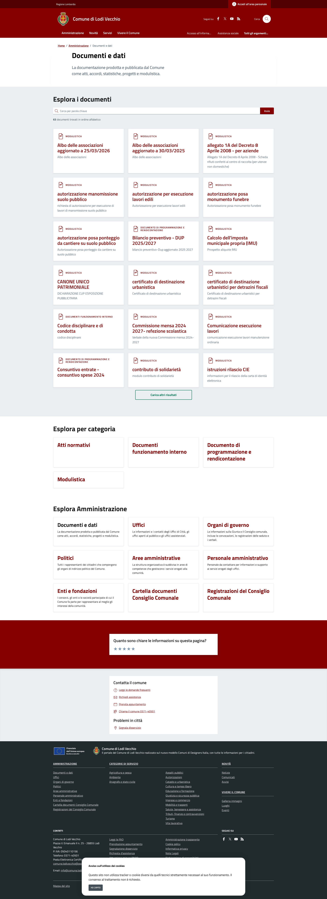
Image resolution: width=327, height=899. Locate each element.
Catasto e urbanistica (178, 782)
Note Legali (172, 853)
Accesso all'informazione (201, 33)
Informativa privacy (177, 849)
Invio (267, 111)
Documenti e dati (63, 773)
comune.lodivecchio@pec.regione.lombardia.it (79, 864)
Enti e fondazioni (63, 800)
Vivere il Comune (233, 792)
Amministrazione (79, 46)
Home (61, 46)
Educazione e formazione (180, 791)
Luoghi (226, 806)
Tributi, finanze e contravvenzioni (185, 814)
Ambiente (115, 777)
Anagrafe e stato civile (122, 782)
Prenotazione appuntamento (125, 844)
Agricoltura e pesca (120, 773)
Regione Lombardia (65, 4)
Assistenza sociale (228, 33)
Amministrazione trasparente (183, 839)
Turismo (170, 818)
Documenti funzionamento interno (89, 316)
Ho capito (95, 887)
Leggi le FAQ (116, 839)
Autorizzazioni (174, 777)
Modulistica (74, 136)
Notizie (226, 773)
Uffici (56, 777)
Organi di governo (63, 782)
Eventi (225, 810)
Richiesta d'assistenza (122, 853)
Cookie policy (173, 844)
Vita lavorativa (174, 823)
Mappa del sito (61, 886)
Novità (226, 764)
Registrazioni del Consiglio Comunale (74, 809)
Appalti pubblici (174, 773)
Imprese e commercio (178, 800)
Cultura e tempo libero (178, 786)
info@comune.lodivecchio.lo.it (78, 870)
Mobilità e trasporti (177, 805)
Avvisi (225, 782)
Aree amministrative (65, 791)
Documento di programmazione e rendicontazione (163, 229)
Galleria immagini (232, 801)
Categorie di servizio (123, 764)
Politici (57, 786)
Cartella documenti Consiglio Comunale (75, 805)
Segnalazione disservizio (123, 849)
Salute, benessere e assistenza (183, 809)
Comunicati (228, 777)
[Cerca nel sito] (267, 19)
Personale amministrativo (68, 795)
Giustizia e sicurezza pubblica (182, 795)
